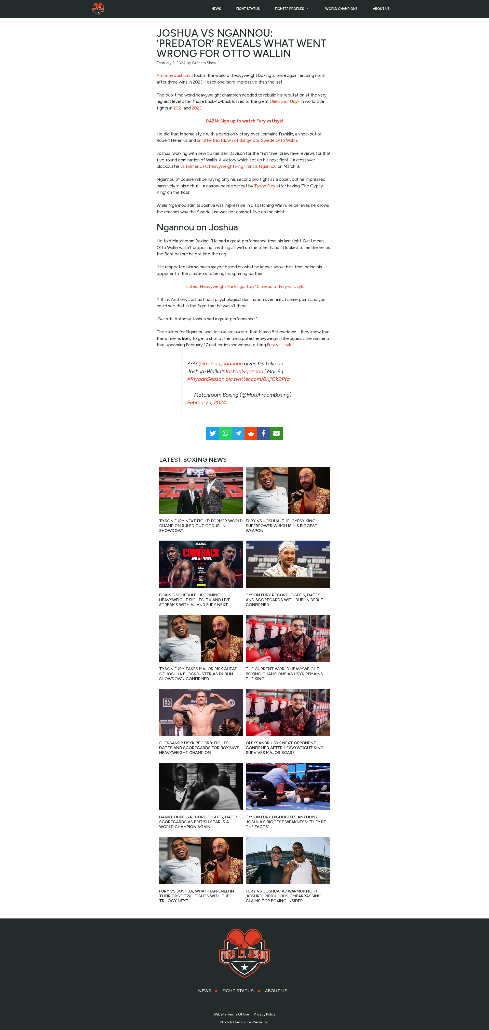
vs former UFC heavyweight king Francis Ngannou (228, 166)
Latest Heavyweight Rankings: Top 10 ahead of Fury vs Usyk (244, 286)
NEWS (216, 9)
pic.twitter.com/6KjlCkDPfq (258, 379)
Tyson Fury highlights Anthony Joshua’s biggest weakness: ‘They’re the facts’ (286, 822)
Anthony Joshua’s (174, 75)
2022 (196, 108)
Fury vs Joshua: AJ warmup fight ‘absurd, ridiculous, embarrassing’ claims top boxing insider (284, 896)
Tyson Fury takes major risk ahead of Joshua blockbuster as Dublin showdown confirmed (198, 673)
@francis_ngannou (221, 364)
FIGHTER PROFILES (289, 9)
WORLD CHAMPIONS (341, 9)
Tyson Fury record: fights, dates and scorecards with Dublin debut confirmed (284, 600)
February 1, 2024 (206, 403)
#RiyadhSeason (205, 379)
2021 (178, 108)
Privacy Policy (265, 1014)
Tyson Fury (264, 185)
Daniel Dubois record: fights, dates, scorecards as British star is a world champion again (199, 822)
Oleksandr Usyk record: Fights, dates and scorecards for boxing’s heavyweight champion (199, 747)
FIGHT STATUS (248, 9)
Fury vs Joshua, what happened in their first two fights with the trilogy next (196, 896)
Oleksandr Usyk (285, 101)
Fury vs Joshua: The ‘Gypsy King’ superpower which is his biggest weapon (282, 525)
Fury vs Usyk (279, 344)
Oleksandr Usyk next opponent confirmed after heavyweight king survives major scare (285, 747)
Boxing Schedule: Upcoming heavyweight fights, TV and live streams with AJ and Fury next (194, 600)
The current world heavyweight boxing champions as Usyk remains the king (284, 673)
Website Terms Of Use (231, 1014)
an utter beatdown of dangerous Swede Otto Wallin (247, 140)
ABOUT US (381, 9)
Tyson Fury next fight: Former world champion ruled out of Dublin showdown (201, 525)
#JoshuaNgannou (242, 371)
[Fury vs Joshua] (98, 9)
